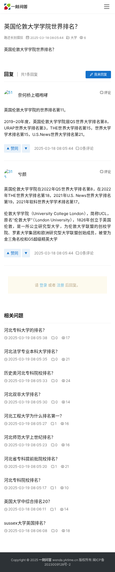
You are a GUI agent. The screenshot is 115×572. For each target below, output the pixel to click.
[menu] (106, 6)
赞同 (14, 148)
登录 (43, 285)
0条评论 (87, 148)
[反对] (26, 148)
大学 (74, 38)
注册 (60, 285)
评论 (107, 92)
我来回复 (100, 74)
